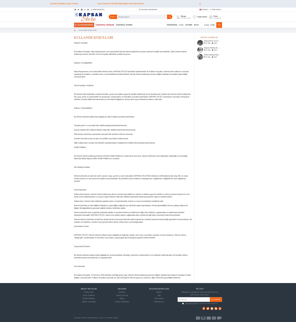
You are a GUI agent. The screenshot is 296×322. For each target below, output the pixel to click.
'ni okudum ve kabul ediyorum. (201, 303)
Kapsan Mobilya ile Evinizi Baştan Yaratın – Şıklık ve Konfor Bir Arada (212, 48)
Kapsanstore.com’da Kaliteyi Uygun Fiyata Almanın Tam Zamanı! (212, 41)
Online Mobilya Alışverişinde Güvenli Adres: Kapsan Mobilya (212, 55)
